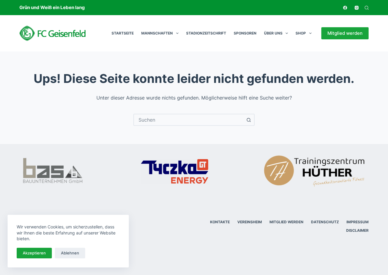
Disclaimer (357, 230)
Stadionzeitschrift (206, 33)
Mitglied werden (345, 33)
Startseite (123, 33)
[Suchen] (367, 8)
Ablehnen (70, 252)
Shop (301, 33)
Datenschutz (325, 222)
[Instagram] (357, 8)
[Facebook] (345, 8)
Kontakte (220, 222)
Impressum (357, 222)
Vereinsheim (249, 222)
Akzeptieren (34, 252)
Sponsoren (245, 33)
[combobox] (188, 120)
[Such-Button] (248, 119)
